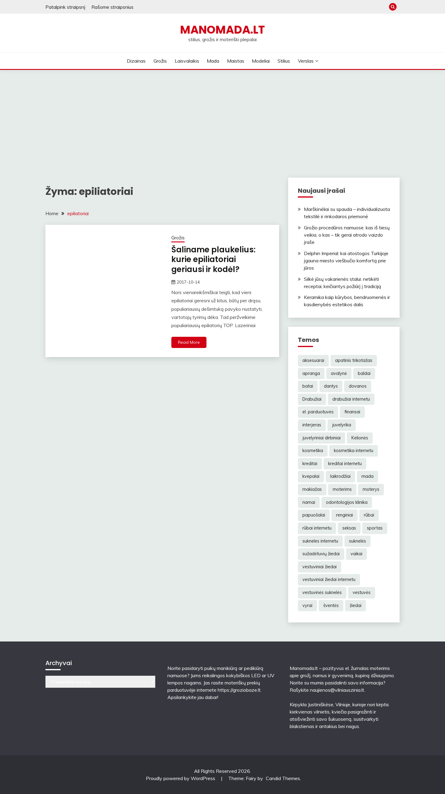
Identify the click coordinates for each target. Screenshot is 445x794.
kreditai (309, 463)
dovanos (358, 386)
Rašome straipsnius (112, 7)
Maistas (235, 61)
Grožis (160, 61)
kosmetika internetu (353, 450)
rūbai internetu (316, 528)
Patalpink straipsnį (65, 7)
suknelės (357, 541)
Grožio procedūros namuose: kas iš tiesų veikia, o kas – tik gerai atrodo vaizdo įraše (347, 235)
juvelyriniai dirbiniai (321, 438)
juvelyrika (341, 425)
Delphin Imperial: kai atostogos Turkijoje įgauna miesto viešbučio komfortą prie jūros (346, 260)
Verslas (306, 61)
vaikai (356, 553)
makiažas (312, 489)
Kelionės (359, 438)
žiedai (355, 605)
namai (308, 502)
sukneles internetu (320, 541)
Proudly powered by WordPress (181, 778)
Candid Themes (283, 778)
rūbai (369, 515)
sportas (375, 528)
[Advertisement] (222, 115)
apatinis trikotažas (353, 360)
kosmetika (312, 450)
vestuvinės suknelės (322, 592)
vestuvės (362, 592)
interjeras (311, 425)
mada (367, 476)
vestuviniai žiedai (319, 566)
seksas (349, 528)
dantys (331, 386)
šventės (331, 605)
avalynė (339, 373)
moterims (342, 489)
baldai (364, 373)
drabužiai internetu (351, 399)
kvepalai (310, 476)
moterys (371, 489)
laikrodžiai (340, 476)
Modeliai (261, 61)
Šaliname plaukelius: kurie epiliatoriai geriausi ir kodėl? (213, 259)
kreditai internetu (345, 463)
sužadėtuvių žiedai (321, 553)
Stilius (284, 61)
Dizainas (136, 61)
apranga (311, 373)
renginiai (344, 515)
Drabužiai (311, 399)
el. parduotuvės (318, 412)
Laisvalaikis (187, 61)
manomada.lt (222, 30)
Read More (189, 342)
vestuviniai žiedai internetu (328, 579)
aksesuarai (313, 360)
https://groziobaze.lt (239, 690)
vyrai (307, 605)
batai (307, 386)
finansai (352, 412)
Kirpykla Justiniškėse (311, 704)
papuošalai (313, 515)
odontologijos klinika (347, 502)
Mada (213, 61)
